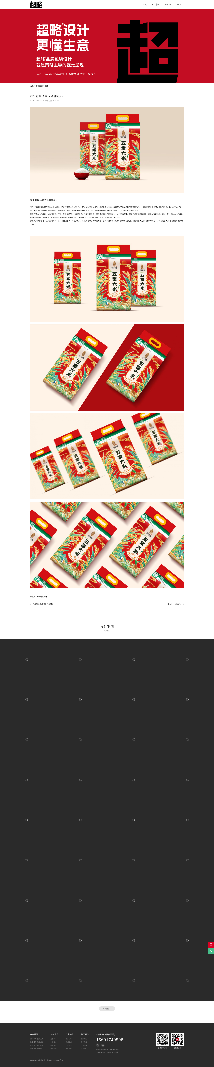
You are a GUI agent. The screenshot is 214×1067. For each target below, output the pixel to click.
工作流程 (84, 1045)
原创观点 (69, 1042)
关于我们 (168, 4)
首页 (145, 4)
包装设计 (53, 1042)
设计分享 (69, 1039)
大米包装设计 (42, 596)
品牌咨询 (53, 1045)
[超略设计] (36, 4)
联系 (179, 4)
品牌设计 (53, 1039)
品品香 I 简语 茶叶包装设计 (42, 604)
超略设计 (42, 1060)
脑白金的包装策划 (175, 604)
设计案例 (156, 4)
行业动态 (69, 1045)
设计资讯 (69, 1048)
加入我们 (84, 1048)
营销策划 (53, 1048)
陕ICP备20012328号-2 (55, 1060)
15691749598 (109, 1039)
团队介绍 (84, 1039)
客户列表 (84, 1042)
